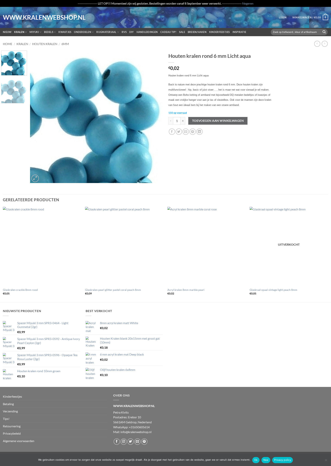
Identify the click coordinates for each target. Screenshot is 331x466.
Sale (182, 32)
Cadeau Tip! (168, 32)
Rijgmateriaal (106, 32)
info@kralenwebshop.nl (136, 432)
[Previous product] (325, 44)
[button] (283, 17)
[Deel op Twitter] (179, 131)
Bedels (48, 32)
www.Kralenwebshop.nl (19, 17)
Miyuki (34, 32)
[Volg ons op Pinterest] (144, 441)
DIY (131, 32)
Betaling (8, 404)
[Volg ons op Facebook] (117, 441)
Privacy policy (282, 459)
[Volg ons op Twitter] (130, 441)
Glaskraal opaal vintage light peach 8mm (273, 289)
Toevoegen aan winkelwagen (218, 120)
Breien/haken (197, 32)
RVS (124, 32)
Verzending (10, 411)
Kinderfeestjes (219, 32)
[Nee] (326, 461)
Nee (266, 459)
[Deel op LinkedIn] (199, 131)
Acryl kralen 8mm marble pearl (185, 289)
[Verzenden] (324, 32)
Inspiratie (239, 32)
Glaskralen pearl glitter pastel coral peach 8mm (113, 289)
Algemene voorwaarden (18, 441)
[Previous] (37, 116)
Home (7, 44)
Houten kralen (44, 44)
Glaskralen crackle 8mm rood (20, 289)
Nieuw (7, 32)
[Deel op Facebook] (172, 131)
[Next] (155, 116)
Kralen (19, 32)
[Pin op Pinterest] (192, 131)
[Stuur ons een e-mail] (137, 441)
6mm (65, 44)
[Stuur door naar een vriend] (186, 131)
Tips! (6, 418)
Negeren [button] (247, 3)
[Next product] (317, 44)
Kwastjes (64, 32)
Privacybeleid (12, 433)
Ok (256, 459)
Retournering (11, 426)
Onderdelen (82, 32)
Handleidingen (147, 32)
